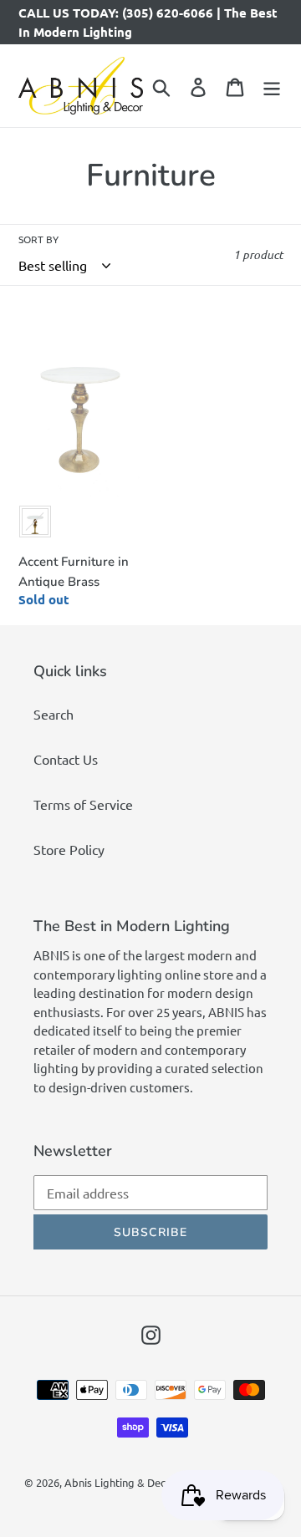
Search (53, 713)
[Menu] (271, 85)
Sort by (38, 239)
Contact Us (65, 759)
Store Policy (69, 849)
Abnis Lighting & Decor (120, 1482)
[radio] (35, 521)
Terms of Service (83, 804)
